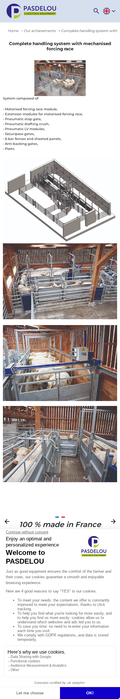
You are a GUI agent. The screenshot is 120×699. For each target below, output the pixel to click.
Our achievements (40, 31)
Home (13, 31)
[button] (96, 11)
